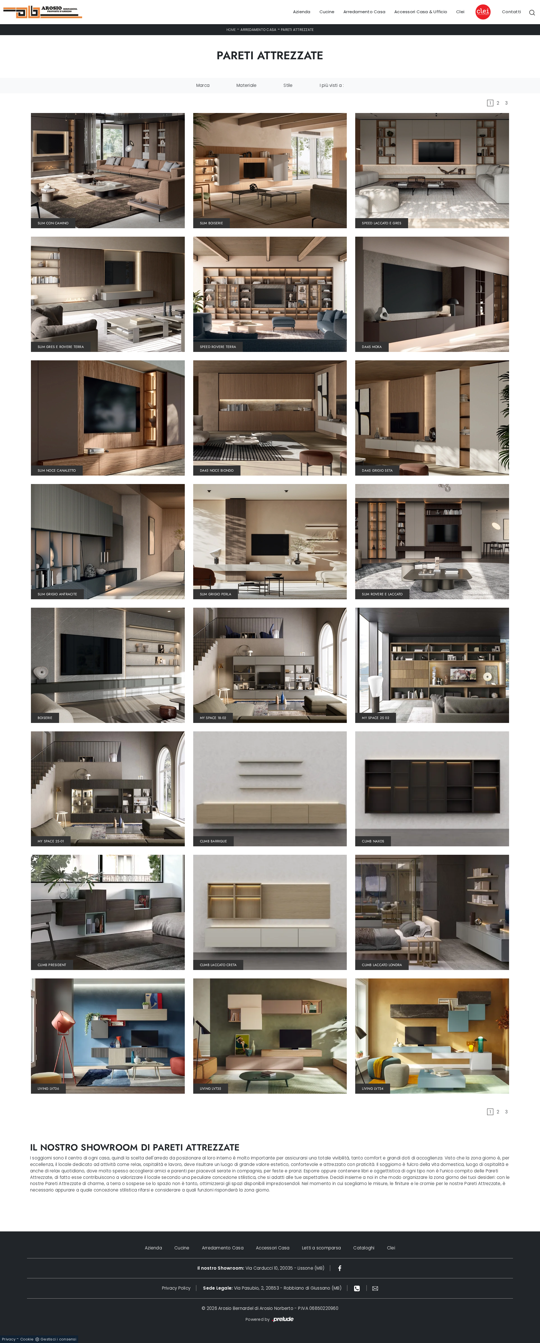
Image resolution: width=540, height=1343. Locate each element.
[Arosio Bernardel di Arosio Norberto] (42, 12)
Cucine (327, 12)
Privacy (8, 1339)
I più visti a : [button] (332, 85)
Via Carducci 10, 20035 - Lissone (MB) (260, 1268)
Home (231, 29)
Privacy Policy (176, 1288)
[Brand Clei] (483, 12)
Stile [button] (288, 85)
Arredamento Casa (364, 12)
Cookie (27, 1339)
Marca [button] (203, 85)
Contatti (511, 12)
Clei (460, 12)
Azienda (301, 12)
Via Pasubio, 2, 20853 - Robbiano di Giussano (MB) (272, 1288)
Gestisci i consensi (58, 1339)
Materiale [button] (246, 85)
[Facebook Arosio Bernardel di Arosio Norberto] (339, 1268)
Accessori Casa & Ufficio (420, 12)
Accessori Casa (273, 1248)
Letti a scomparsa (321, 1248)
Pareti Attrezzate (297, 29)
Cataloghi (363, 1248)
